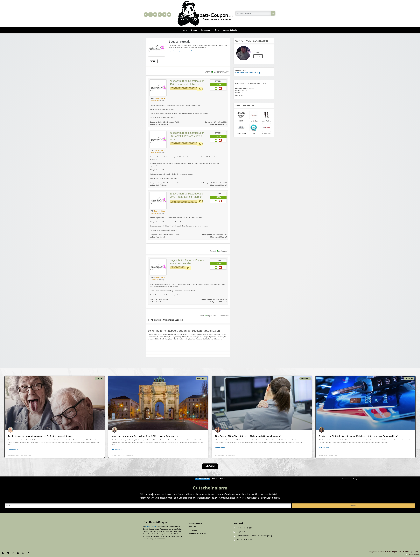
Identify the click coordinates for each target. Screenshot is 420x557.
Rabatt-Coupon (150, 526)
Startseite (214, 479)
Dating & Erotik (163, 122)
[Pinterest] (155, 14)
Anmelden (353, 506)
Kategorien (205, 30)
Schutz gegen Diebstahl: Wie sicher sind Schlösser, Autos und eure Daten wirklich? (358, 436)
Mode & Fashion (174, 122)
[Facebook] (3, 553)
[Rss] (23, 553)
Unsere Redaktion (230, 30)
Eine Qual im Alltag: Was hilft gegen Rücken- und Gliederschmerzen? (248, 436)
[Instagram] (150, 14)
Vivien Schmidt (158, 237)
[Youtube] (169, 14)
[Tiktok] (160, 14)
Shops (194, 30)
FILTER (152, 61)
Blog (217, 30)
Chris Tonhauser (158, 185)
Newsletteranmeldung (349, 479)
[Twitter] (164, 14)
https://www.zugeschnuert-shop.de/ (181, 51)
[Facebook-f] (146, 14)
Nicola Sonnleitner (159, 124)
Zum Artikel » (13, 449)
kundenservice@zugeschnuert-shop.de (248, 73)
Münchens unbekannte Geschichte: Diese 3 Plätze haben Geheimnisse (145, 436)
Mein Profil (258, 56)
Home (184, 30)
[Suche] (273, 13)
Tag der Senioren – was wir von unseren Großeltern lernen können (40, 436)
